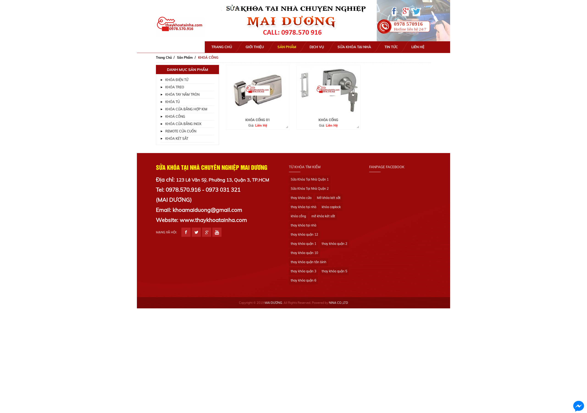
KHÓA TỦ (172, 102)
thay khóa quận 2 (334, 244)
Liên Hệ (417, 47)
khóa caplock (331, 207)
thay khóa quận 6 (303, 280)
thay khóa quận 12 (304, 234)
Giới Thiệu (255, 47)
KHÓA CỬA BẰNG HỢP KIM (186, 109)
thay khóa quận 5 (334, 271)
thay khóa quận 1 (303, 244)
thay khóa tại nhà (303, 207)
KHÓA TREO (174, 87)
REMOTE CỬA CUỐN (180, 131)
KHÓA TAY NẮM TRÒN (182, 94)
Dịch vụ (317, 47)
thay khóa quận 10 (304, 253)
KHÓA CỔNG (328, 119)
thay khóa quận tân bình (308, 262)
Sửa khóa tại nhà (354, 47)
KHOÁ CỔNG (175, 116)
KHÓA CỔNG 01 (257, 119)
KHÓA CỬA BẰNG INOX (183, 124)
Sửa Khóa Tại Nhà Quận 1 (310, 179)
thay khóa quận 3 (303, 271)
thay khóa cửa (301, 198)
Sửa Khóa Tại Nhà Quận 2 (310, 189)
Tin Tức (391, 47)
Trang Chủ (221, 47)
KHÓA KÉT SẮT (176, 139)
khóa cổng (298, 216)
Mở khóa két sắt (329, 198)
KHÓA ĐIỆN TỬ (176, 80)
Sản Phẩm (286, 47)
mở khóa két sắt (323, 216)
